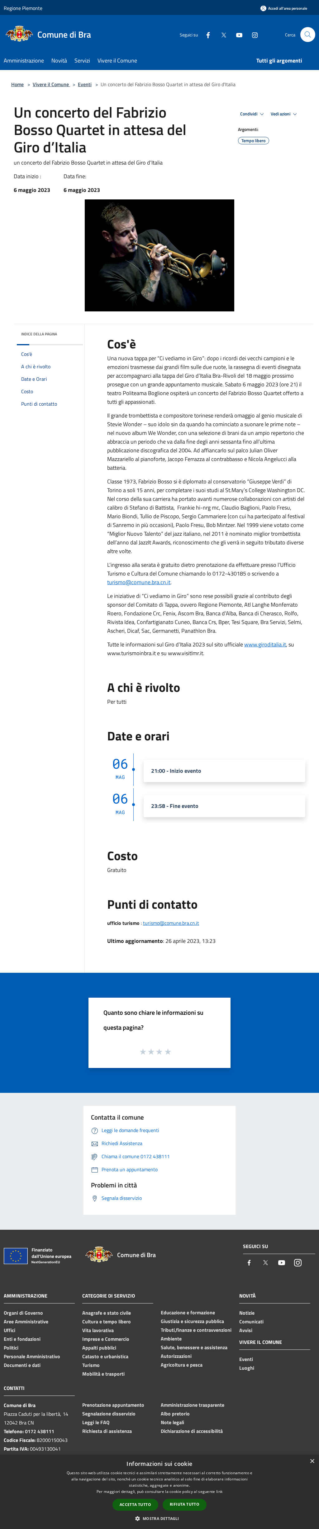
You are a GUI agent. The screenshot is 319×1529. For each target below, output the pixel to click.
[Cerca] (307, 34)
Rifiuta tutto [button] (184, 1504)
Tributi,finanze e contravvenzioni (196, 1330)
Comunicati (251, 1321)
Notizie (247, 1313)
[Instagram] (252, 34)
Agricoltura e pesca (181, 1364)
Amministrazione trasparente (192, 1405)
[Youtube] (237, 34)
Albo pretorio (175, 1413)
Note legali (172, 1422)
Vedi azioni (281, 113)
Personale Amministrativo (32, 1356)
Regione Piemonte (23, 8)
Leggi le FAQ (95, 1422)
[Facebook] (205, 34)
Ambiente (171, 1338)
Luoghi (246, 1368)
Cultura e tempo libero (106, 1321)
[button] (159, 1518)
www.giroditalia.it (265, 644)
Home (17, 84)
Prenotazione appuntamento (113, 1405)
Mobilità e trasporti (103, 1373)
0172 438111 (39, 1431)
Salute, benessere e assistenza (194, 1347)
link (219, 1491)
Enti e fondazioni (22, 1339)
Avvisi (245, 1330)
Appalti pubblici (99, 1347)
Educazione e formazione (188, 1312)
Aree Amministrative (26, 1321)
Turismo (91, 1365)
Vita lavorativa (98, 1330)
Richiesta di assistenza (107, 1431)
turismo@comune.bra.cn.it (138, 582)
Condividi (249, 113)
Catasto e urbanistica (105, 1356)
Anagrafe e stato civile (106, 1313)
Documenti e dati (22, 1365)
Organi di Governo (23, 1313)
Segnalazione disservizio (109, 1413)
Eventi (85, 84)
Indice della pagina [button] (39, 334)
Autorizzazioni (176, 1356)
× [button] (312, 1461)
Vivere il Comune (51, 84)
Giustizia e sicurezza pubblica (192, 1321)
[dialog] (159, 1492)
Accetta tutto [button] (135, 1504)
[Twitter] (221, 34)
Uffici (9, 1330)
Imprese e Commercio (105, 1339)
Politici (11, 1347)
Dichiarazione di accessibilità (192, 1431)
